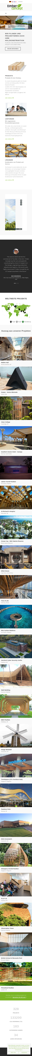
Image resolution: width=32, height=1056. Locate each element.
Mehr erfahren (12, 48)
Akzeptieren (24, 1052)
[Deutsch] (10, 1)
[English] (12, 1)
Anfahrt (20, 1)
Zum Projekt (7, 291)
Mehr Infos (13, 1052)
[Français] (15, 1)
